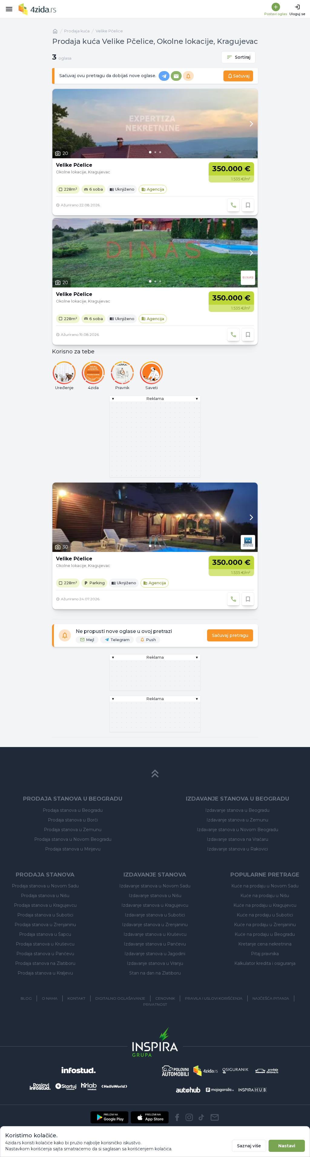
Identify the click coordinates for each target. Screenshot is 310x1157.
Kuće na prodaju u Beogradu (265, 934)
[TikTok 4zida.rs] (201, 1117)
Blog (26, 998)
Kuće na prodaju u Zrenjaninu (265, 924)
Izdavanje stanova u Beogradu (237, 810)
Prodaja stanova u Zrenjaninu (45, 924)
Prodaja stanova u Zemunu (72, 829)
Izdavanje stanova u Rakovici (237, 849)
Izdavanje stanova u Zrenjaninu (155, 924)
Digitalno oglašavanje (120, 998)
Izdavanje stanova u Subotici (155, 915)
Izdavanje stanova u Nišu (155, 895)
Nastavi (286, 1146)
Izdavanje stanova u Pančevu (155, 944)
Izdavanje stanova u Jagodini (154, 953)
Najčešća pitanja (270, 998)
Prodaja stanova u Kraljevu (45, 973)
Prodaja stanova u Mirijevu (73, 849)
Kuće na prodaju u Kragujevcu (264, 905)
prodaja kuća (77, 31)
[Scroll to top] (155, 773)
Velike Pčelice (109, 31)
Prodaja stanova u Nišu (45, 895)
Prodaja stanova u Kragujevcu (45, 905)
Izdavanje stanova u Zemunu (237, 820)
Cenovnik (165, 998)
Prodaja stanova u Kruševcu (45, 944)
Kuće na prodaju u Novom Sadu (264, 886)
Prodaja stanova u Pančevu (45, 953)
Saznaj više (249, 1146)
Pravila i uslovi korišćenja (213, 998)
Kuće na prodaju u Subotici (265, 915)
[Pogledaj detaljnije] (155, 123)
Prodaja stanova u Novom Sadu (45, 886)
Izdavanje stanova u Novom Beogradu (237, 829)
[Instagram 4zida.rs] (189, 1117)
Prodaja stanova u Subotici (45, 915)
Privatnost (155, 1004)
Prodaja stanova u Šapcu (45, 934)
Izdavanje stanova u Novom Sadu (154, 886)
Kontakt (76, 998)
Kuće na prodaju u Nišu (264, 895)
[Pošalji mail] (214, 1117)
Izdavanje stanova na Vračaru (237, 839)
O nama (50, 998)
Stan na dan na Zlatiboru (155, 973)
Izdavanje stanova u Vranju (155, 963)
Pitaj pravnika (265, 953)
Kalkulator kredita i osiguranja (264, 963)
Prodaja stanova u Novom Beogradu (72, 839)
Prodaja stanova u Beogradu (73, 810)
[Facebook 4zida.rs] (177, 1117)
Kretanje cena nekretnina (265, 944)
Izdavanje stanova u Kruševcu (155, 934)
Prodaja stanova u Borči (73, 820)
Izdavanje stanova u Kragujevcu (154, 905)
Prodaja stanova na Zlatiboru (45, 963)
